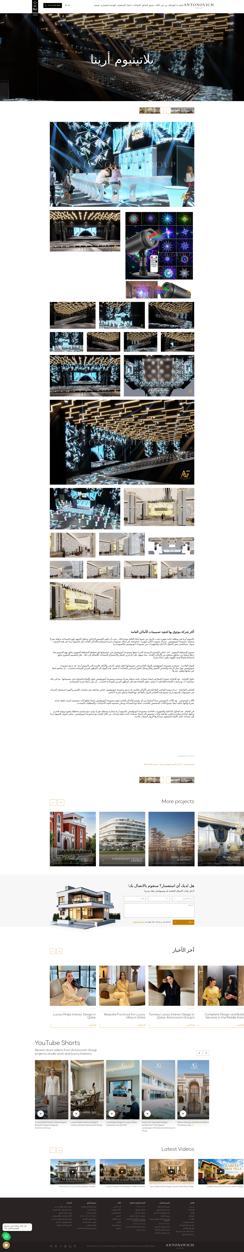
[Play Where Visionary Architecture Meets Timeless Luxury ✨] (194, 1089)
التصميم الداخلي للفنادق (64, 1225)
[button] (53, 802)
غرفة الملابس (116, 1213)
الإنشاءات (191, 1210)
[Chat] (6, 1245)
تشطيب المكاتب (140, 1213)
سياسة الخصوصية (138, 922)
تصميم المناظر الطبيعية (88, 1207)
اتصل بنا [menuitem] (179, 5)
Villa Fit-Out (141, 1207)
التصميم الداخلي (164, 1203)
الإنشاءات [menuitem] (137, 5)
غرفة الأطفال (116, 1219)
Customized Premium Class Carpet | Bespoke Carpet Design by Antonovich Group (51, 1125)
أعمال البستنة (91, 1210)
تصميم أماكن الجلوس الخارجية (135, 1227)
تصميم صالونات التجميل (162, 1227)
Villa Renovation (164, 1224)
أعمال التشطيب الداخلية (137, 1203)
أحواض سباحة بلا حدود (89, 1222)
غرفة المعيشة (116, 1225)
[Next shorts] (206, 1053)
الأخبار (192, 1213)
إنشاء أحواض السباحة (89, 1219)
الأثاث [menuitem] (157, 5)
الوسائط (191, 1216)
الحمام (119, 1222)
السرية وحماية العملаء (186, 1225)
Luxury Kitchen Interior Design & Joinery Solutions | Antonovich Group (86, 1124)
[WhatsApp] (6, 1236)
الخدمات (69, 1203)
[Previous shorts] (199, 1053)
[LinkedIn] (70, 1246)
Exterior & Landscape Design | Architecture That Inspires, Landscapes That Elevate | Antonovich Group (158, 1127)
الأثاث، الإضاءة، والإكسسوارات (62, 1216)
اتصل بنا (191, 1219)
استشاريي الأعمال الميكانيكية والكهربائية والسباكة (135, 1219)
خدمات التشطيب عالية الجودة (62, 1210)
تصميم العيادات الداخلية (162, 1233)
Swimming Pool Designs (87, 1216)
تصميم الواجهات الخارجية (162, 1213)
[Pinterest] (75, 1246)
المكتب (118, 1216)
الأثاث (119, 1203)
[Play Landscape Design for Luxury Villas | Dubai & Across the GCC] (122, 1089)
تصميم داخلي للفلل (164, 1207)
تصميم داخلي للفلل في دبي (63, 1207)
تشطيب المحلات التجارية (137, 1216)
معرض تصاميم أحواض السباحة (86, 1228)
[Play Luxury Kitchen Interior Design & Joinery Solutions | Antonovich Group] (87, 1089)
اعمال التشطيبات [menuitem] (124, 5)
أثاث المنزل (117, 1207)
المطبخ (118, 1228)
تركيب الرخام (141, 1230)
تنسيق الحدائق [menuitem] (148, 5)
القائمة (192, 1203)
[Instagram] (56, 1246)
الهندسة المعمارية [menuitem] (108, 5)
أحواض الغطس (91, 1225)
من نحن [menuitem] (164, 5)
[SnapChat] (65, 1246)
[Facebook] (60, 1246)
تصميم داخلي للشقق (163, 1210)
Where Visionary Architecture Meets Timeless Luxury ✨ (193, 1124)
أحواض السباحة (91, 1213)
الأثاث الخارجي (116, 1210)
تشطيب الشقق (140, 1210)
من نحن (191, 1207)
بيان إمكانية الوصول (188, 1234)
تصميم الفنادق (165, 1216)
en (66, 5)
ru (69, 5)
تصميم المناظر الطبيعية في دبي (61, 1219)
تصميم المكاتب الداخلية (162, 1230)
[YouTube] (51, 1246)
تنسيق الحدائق (91, 1203)
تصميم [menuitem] (97, 5)
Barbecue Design (139, 1224)
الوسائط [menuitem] (171, 5)
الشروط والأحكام (188, 1228)
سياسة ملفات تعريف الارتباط (185, 1231)
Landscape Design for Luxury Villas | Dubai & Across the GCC (121, 1124)
